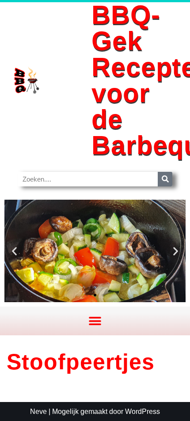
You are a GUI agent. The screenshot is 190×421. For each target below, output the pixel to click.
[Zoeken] (165, 179)
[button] (14, 251)
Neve (38, 411)
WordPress (142, 411)
